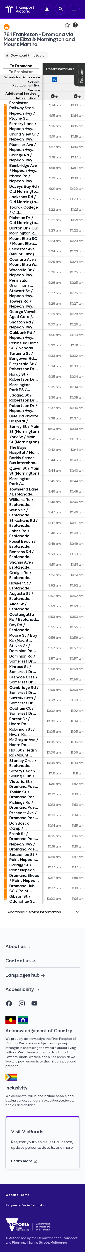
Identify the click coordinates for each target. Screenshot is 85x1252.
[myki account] (46, 9)
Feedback (81, 76)
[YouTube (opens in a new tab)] (34, 1003)
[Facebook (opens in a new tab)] (9, 1003)
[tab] (21, 66)
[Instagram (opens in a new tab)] (21, 1003)
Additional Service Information (20, 96)
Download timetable (27, 55)
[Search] (60, 9)
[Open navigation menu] (74, 9)
